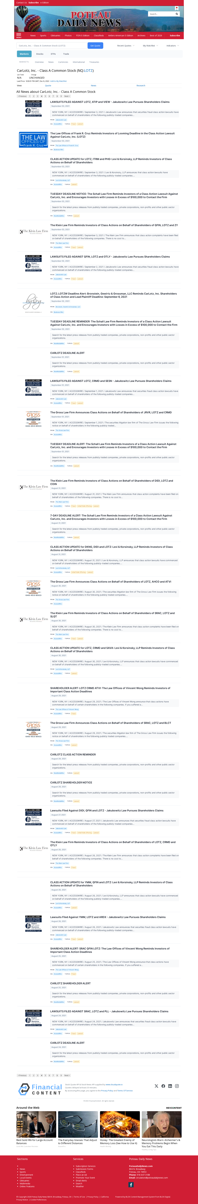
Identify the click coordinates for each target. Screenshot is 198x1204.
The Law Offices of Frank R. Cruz (67, 145)
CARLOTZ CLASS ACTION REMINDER (73, 754)
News (51, 62)
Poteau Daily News (39, 1197)
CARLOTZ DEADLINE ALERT (67, 352)
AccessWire (58, 124)
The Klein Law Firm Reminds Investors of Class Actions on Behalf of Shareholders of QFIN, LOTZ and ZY (114, 225)
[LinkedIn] (170, 1089)
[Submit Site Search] (177, 13)
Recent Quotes (124, 45)
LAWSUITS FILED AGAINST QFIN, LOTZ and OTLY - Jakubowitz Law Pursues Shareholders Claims (110, 256)
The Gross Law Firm (62, 430)
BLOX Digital (165, 1197)
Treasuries (94, 62)
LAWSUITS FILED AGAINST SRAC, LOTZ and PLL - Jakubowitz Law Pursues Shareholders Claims (109, 1011)
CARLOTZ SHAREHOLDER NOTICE (71, 782)
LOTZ (88, 70)
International (79, 62)
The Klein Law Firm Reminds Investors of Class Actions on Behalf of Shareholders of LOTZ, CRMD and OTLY (113, 844)
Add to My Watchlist (58, 81)
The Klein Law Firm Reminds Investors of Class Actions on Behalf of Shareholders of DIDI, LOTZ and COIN (111, 482)
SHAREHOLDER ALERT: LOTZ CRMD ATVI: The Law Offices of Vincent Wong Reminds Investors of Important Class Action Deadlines (110, 690)
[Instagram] (177, 1089)
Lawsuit (80, 124)
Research (141, 85)
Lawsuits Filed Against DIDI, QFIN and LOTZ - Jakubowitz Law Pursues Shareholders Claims (107, 810)
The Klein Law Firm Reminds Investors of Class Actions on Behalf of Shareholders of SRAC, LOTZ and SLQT (112, 615)
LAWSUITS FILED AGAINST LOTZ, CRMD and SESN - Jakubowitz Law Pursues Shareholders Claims (110, 380)
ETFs (53, 53)
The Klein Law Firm (62, 243)
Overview (39, 62)
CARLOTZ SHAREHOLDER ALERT (70, 983)
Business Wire (58, 149)
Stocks (39, 53)
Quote (48, 85)
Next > (67, 96)
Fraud (74, 124)
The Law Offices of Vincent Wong (67, 709)
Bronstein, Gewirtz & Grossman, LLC (68, 307)
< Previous (22, 96)
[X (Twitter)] (156, 1089)
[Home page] (99, 14)
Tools (66, 53)
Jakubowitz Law (61, 120)
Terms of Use (79, 1197)
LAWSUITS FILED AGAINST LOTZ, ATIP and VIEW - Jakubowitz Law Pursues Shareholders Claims (110, 101)
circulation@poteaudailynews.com (152, 1177)
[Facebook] (163, 1089)
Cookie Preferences (38, 1199)
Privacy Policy (107, 1090)
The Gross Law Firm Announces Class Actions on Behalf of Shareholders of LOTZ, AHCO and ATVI (110, 581)
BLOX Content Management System (140, 1197)
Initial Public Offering (85, 506)
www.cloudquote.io (114, 1084)
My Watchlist (149, 45)
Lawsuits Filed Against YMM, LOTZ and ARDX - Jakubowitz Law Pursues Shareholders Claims (108, 917)
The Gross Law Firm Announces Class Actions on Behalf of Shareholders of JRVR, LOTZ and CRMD (111, 412)
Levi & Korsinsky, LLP (63, 180)
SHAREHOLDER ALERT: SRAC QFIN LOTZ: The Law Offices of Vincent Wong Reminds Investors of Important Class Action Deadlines (110, 950)
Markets (24, 53)
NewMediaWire (59, 216)
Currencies (63, 62)
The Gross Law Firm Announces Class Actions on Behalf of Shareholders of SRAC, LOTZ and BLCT (110, 722)
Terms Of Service (125, 1090)
